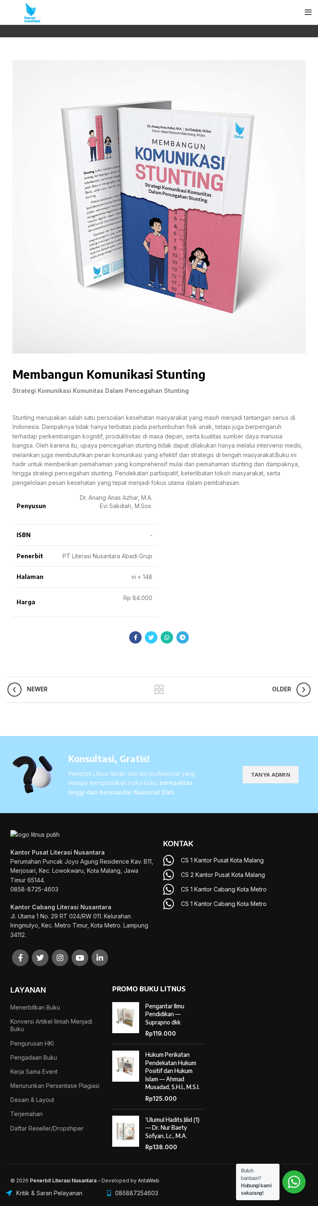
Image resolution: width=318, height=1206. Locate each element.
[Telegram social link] (182, 637)
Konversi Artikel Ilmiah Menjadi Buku (51, 1025)
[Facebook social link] (135, 637)
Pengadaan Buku (33, 1057)
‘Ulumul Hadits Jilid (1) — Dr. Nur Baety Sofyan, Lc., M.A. (172, 1127)
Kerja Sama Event (34, 1071)
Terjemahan (26, 1113)
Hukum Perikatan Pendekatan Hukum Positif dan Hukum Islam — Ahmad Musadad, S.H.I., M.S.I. (172, 1070)
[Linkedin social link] (100, 957)
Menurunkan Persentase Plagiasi (54, 1085)
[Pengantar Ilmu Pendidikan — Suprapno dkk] (125, 1020)
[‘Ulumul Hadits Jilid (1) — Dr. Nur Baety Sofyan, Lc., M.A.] (125, 1133)
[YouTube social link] (80, 957)
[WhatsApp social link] (167, 637)
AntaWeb (148, 1180)
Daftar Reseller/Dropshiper (47, 1128)
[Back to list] (159, 689)
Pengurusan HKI (32, 1043)
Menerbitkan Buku (35, 1007)
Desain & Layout (32, 1099)
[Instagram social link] (60, 957)
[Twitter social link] (151, 637)
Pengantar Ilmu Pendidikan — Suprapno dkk (164, 1014)
